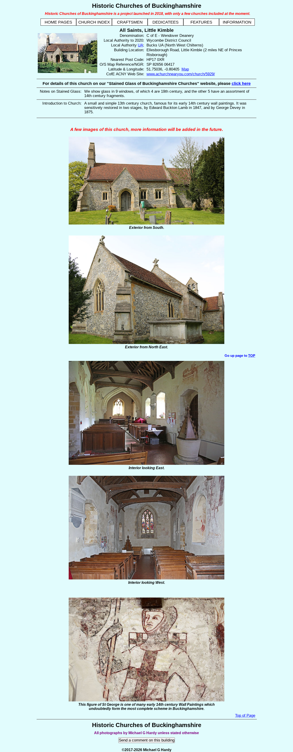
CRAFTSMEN (130, 22)
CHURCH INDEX (94, 22)
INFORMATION (237, 22)
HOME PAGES (58, 22)
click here (241, 83)
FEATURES (201, 22)
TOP (251, 355)
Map (185, 69)
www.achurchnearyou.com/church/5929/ (180, 74)
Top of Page (245, 715)
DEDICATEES (165, 22)
